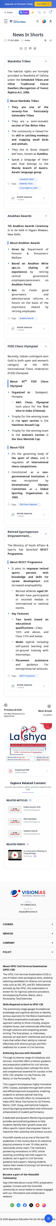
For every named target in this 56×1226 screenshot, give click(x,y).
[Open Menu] (49, 1218)
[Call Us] (39, 12)
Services (28, 933)
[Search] (37, 21)
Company (28, 942)
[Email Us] (45, 12)
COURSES (28, 924)
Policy (28, 952)
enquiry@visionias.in (28, 911)
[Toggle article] (45, 61)
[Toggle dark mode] (32, 12)
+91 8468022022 (28, 904)
